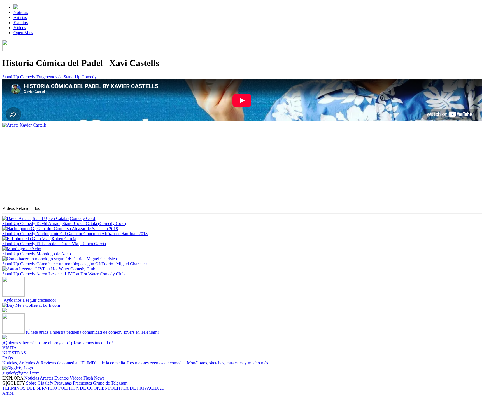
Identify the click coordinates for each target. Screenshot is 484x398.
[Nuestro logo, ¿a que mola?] (17, 368)
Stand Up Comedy (19, 76)
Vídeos (19, 27)
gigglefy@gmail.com (20, 373)
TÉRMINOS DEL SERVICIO (29, 388)
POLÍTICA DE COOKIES (82, 388)
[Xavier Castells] (24, 125)
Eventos (20, 22)
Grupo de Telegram (110, 383)
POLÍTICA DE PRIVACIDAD (136, 388)
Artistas (20, 17)
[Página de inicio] (15, 7)
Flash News (93, 378)
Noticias (20, 12)
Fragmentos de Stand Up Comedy (66, 76)
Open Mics (23, 32)
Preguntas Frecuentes (73, 383)
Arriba (8, 393)
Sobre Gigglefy (39, 383)
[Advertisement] (170, 167)
